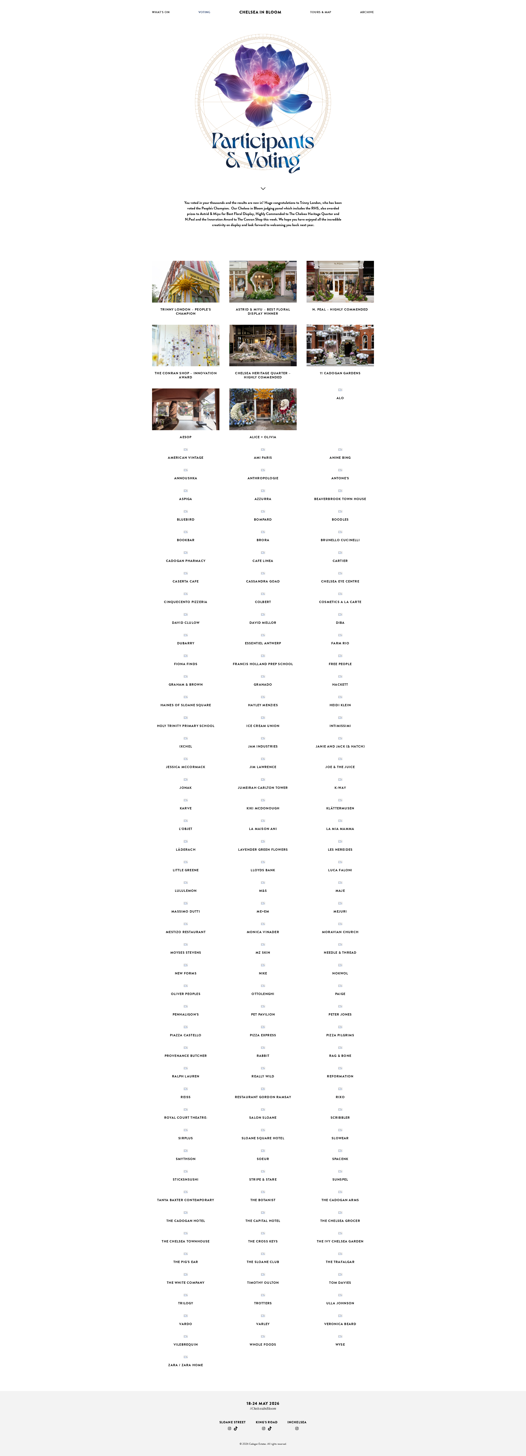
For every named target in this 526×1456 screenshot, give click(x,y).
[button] (185, 290)
